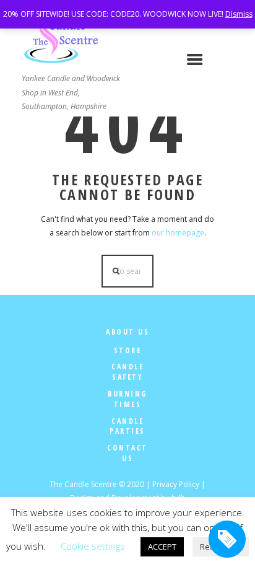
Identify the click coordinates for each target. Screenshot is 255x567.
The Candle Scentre (83, 484)
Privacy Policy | (178, 484)
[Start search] (116, 271)
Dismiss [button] (239, 14)
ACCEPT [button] (162, 546)
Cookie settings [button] (93, 546)
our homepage (178, 232)
